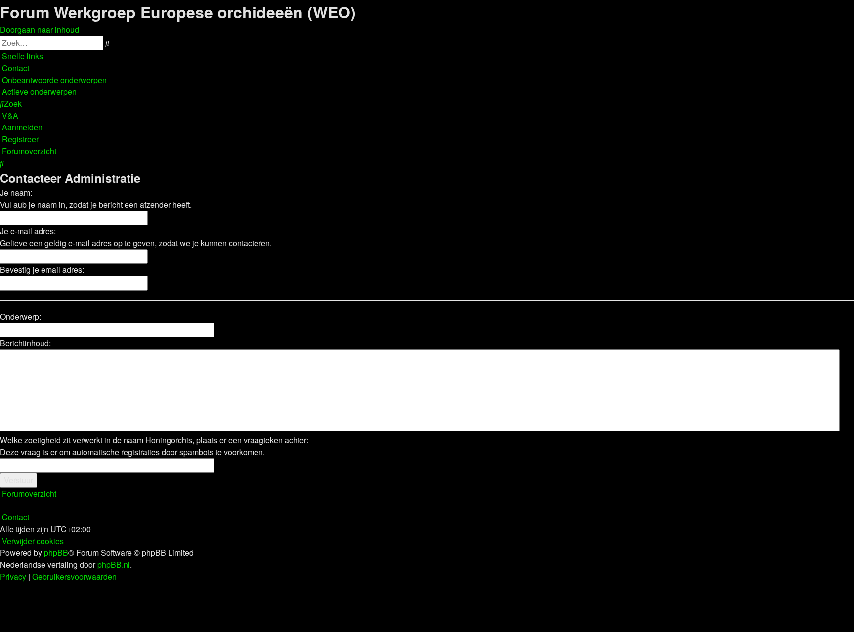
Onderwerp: (20, 316)
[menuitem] (14, 68)
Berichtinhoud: (25, 343)
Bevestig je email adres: (42, 269)
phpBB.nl (113, 564)
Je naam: (16, 192)
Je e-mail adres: (28, 231)
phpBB (56, 552)
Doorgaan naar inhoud (39, 29)
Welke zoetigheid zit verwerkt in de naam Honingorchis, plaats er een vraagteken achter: (154, 440)
